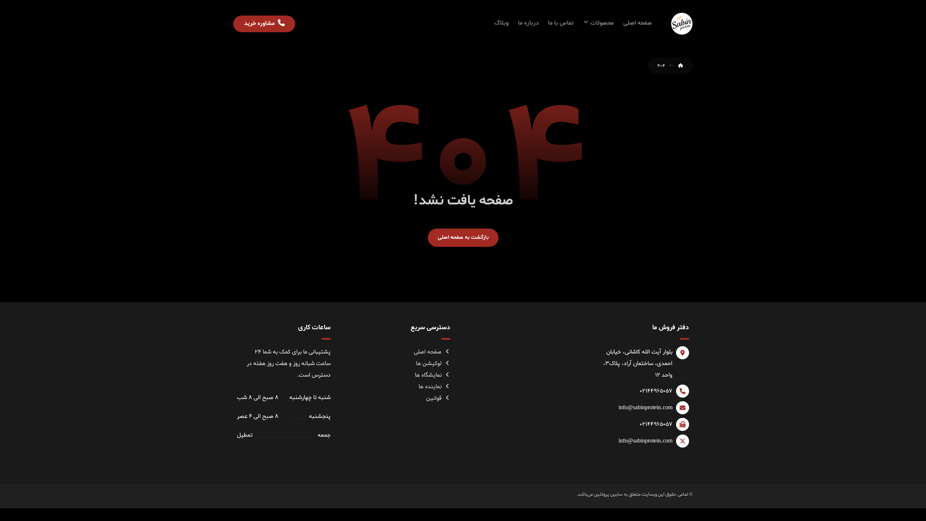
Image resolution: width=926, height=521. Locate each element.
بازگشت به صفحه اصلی (462, 237)
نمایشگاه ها (428, 375)
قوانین (434, 398)
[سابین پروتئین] (682, 24)
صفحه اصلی (428, 352)
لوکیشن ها (429, 363)
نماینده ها (430, 386)
